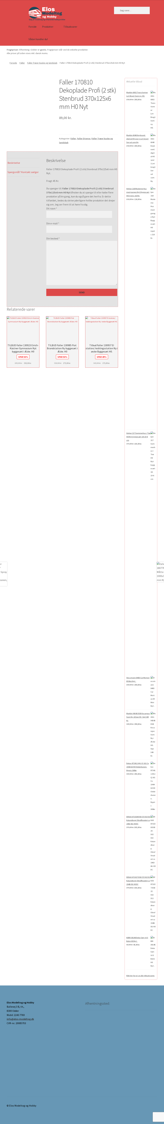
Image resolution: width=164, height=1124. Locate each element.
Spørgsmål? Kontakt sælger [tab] (23, 172)
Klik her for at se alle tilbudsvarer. (140, 975)
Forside (33, 26)
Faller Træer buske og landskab (42, 62)
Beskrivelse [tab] (14, 162)
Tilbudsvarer (70, 26)
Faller (22, 62)
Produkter (47, 26)
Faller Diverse (83, 138)
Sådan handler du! (38, 39)
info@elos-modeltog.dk (20, 1019)
